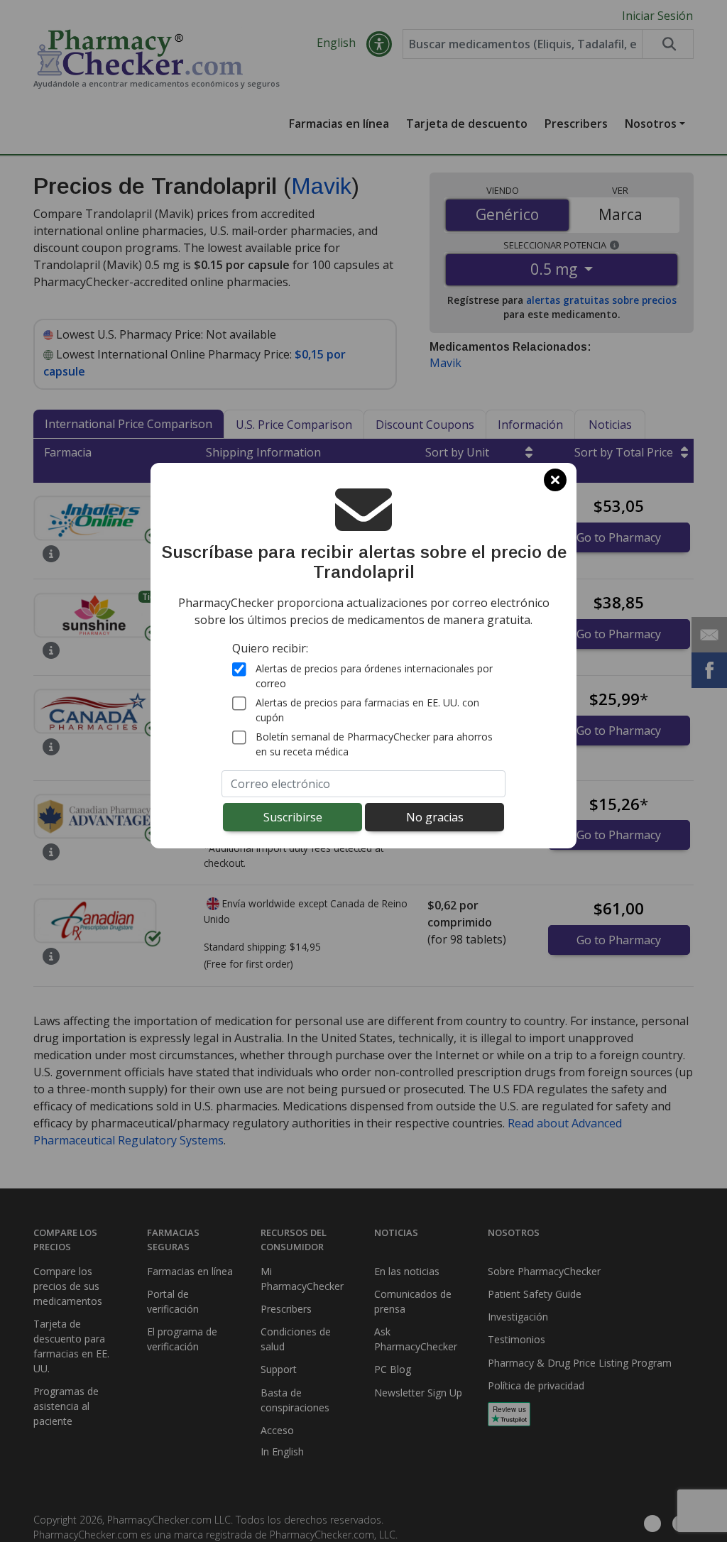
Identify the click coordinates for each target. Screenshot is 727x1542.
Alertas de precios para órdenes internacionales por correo (374, 676)
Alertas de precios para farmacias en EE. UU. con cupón (367, 710)
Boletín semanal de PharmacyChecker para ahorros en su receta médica (374, 744)
